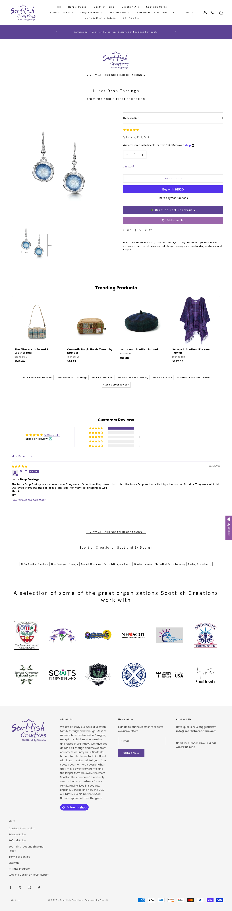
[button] (131, 130)
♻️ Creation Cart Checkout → (173, 210)
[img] (19, 466)
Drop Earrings (65, 377)
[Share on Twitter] (140, 230)
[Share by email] (150, 230)
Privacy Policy (17, 834)
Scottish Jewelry (61, 12)
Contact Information (22, 828)
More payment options (173, 198)
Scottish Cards (156, 6)
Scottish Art (130, 6)
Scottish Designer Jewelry (133, 377)
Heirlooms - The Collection (155, 12)
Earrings (82, 377)
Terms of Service (19, 857)
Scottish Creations (102, 377)
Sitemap (14, 863)
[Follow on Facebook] (10, 887)
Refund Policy (17, 840)
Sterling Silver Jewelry (116, 384)
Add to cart (173, 178)
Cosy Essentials (91, 12)
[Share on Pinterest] (145, 230)
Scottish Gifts (119, 12)
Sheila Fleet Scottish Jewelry (193, 377)
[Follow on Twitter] (20, 887)
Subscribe (131, 753)
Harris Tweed (77, 6)
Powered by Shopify (97, 900)
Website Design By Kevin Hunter (29, 875)
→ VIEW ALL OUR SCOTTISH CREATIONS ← (116, 75)
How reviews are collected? (29, 500)
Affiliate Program (19, 869)
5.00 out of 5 (52, 435)
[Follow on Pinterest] (39, 887)
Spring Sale (131, 18)
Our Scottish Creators (100, 18)
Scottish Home (104, 6)
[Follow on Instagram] (29, 887)
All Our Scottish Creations (37, 377)
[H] (59, 6)
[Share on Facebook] (135, 230)
